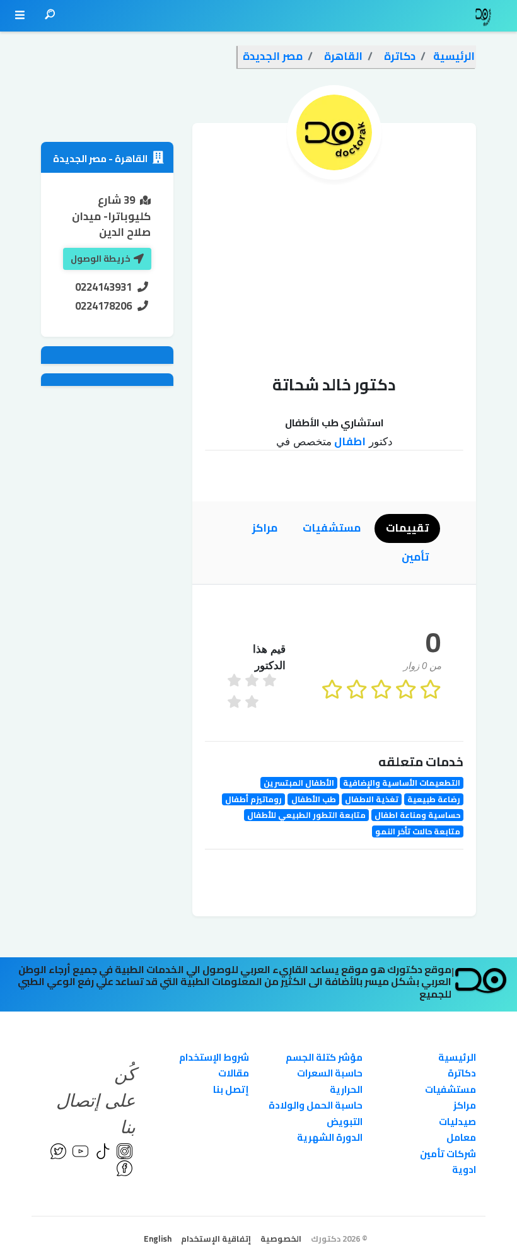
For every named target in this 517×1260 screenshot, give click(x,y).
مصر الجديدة (80, 158)
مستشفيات (450, 1089)
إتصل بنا (231, 1089)
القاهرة (130, 158)
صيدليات (457, 1121)
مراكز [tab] (264, 528)
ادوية (464, 1169)
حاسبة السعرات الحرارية (330, 1081)
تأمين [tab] (415, 557)
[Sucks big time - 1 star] (253, 703)
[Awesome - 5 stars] (236, 682)
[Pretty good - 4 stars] (253, 682)
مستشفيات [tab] (332, 528)
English (157, 1238)
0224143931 (103, 287)
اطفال (349, 441)
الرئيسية (457, 1057)
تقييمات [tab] (407, 528)
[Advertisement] (334, 274)
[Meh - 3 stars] (271, 682)
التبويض (345, 1121)
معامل (461, 1137)
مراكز (464, 1105)
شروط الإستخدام (214, 1057)
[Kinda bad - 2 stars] (236, 703)
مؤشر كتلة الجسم (324, 1057)
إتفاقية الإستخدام (216, 1238)
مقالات (233, 1073)
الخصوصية (280, 1238)
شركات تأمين (448, 1154)
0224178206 (103, 306)
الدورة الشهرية (330, 1137)
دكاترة (462, 1073)
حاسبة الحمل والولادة (316, 1105)
